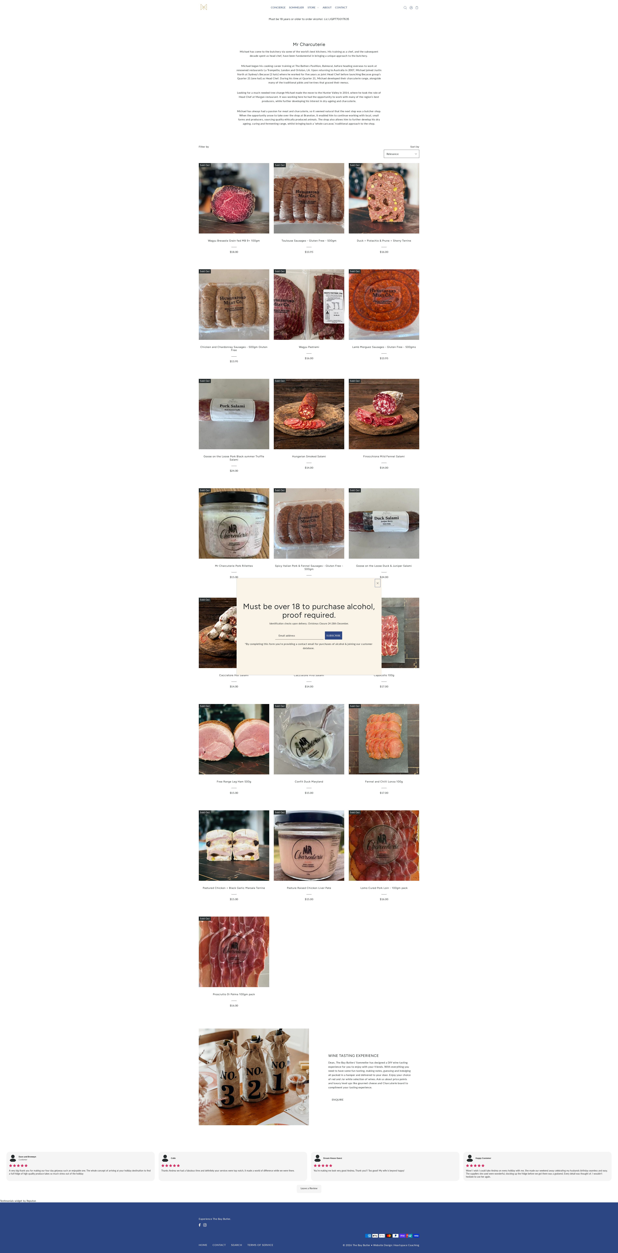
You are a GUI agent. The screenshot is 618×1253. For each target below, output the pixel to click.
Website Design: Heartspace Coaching (396, 1245)
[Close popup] (377, 583)
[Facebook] (200, 1226)
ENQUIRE (338, 1099)
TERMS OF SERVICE (260, 1244)
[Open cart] (417, 7)
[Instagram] (205, 1226)
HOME (203, 1244)
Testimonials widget (11, 1200)
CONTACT (219, 1244)
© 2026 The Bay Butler (356, 1245)
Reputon (31, 1200)
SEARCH (236, 1244)
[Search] (405, 7)
